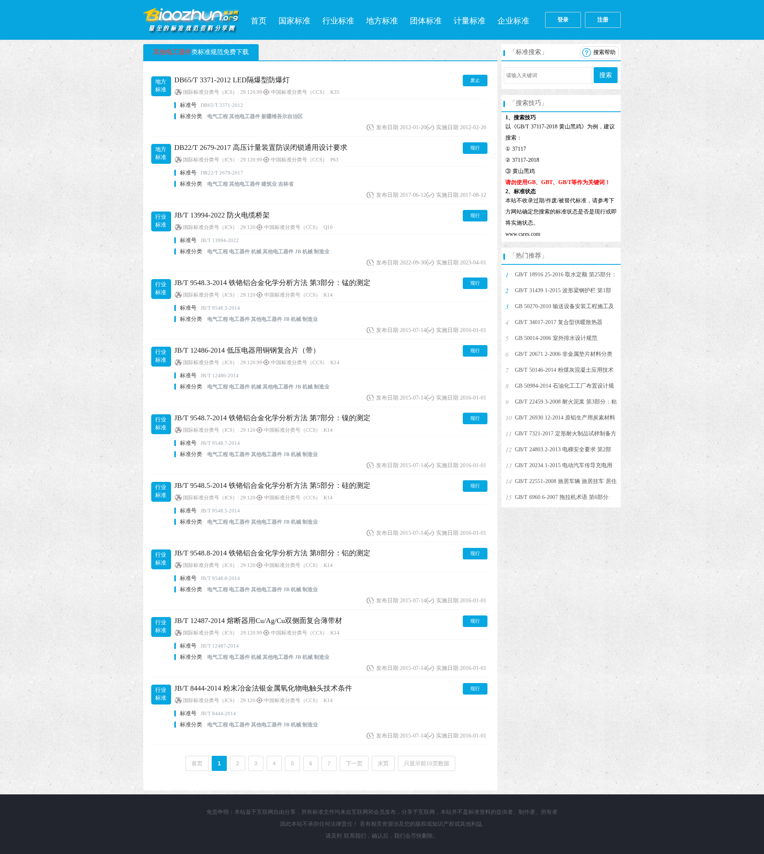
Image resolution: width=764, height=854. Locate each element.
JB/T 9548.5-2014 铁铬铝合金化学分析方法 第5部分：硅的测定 (272, 485)
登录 (563, 20)
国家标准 (294, 20)
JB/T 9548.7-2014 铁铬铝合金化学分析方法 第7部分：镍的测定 (272, 418)
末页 (383, 763)
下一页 (354, 763)
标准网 (191, 20)
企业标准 (513, 20)
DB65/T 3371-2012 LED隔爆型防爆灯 (232, 80)
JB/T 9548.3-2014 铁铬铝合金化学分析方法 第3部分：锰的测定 (272, 283)
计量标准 (469, 20)
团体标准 (426, 20)
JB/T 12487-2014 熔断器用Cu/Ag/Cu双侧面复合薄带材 (258, 621)
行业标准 (338, 20)
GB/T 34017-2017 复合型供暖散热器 (558, 322)
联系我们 (355, 836)
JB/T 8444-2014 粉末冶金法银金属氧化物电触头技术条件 (263, 688)
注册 (602, 20)
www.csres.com (522, 234)
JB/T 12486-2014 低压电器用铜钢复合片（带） (247, 350)
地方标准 (382, 20)
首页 (259, 20)
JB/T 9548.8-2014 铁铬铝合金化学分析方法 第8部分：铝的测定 (272, 553)
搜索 (605, 75)
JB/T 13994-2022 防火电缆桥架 (222, 215)
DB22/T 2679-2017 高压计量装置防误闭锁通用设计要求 (260, 147)
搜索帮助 (604, 52)
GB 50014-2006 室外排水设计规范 (556, 338)
